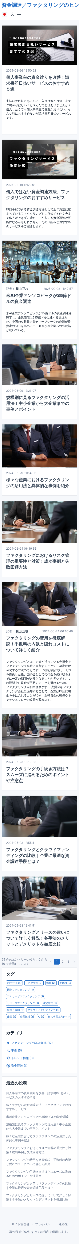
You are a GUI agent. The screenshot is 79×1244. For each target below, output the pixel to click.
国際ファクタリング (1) (20, 989)
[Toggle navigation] (19, 14)
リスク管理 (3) (34, 982)
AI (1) (41, 1016)
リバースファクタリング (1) (23, 1003)
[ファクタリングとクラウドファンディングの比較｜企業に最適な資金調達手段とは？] (39, 816)
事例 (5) (16, 1050)
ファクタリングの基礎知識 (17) (32, 1043)
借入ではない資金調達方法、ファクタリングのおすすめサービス (38, 1107)
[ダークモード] (12, 14)
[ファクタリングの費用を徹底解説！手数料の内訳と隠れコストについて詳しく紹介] (39, 604)
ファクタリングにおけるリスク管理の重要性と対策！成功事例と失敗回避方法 (37, 561)
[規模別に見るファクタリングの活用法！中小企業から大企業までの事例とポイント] (39, 364)
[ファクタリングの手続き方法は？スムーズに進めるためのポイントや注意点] (39, 735)
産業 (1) (11, 1016)
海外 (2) (51, 982)
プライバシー (44, 1224)
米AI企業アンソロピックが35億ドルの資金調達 (37, 1116)
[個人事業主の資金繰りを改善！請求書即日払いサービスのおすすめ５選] (39, 45)
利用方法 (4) (14, 982)
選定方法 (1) (50, 1003)
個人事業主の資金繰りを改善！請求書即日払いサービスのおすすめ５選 (37, 83)
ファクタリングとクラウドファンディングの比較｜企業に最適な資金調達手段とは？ (37, 855)
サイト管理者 (20, 1224)
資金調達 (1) (19, 1065)
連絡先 (63, 1224)
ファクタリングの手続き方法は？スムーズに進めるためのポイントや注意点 (37, 774)
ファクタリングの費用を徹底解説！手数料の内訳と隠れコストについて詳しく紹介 (37, 644)
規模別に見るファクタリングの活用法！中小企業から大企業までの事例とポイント (37, 403)
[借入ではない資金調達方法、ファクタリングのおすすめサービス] (39, 159)
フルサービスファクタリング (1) (25, 996)
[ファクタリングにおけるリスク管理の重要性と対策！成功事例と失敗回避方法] (39, 521)
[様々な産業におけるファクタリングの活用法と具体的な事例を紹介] (39, 445)
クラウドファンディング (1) (43, 1009)
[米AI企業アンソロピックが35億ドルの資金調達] (39, 261)
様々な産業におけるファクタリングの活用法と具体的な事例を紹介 (38, 1138)
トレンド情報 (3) (22, 1058)
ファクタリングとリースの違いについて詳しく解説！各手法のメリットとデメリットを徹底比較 (37, 938)
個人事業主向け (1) (59, 1016)
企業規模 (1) (27, 1016)
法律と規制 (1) (15, 1009)
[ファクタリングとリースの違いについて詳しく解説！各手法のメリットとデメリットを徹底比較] (39, 898)
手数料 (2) (65, 982)
